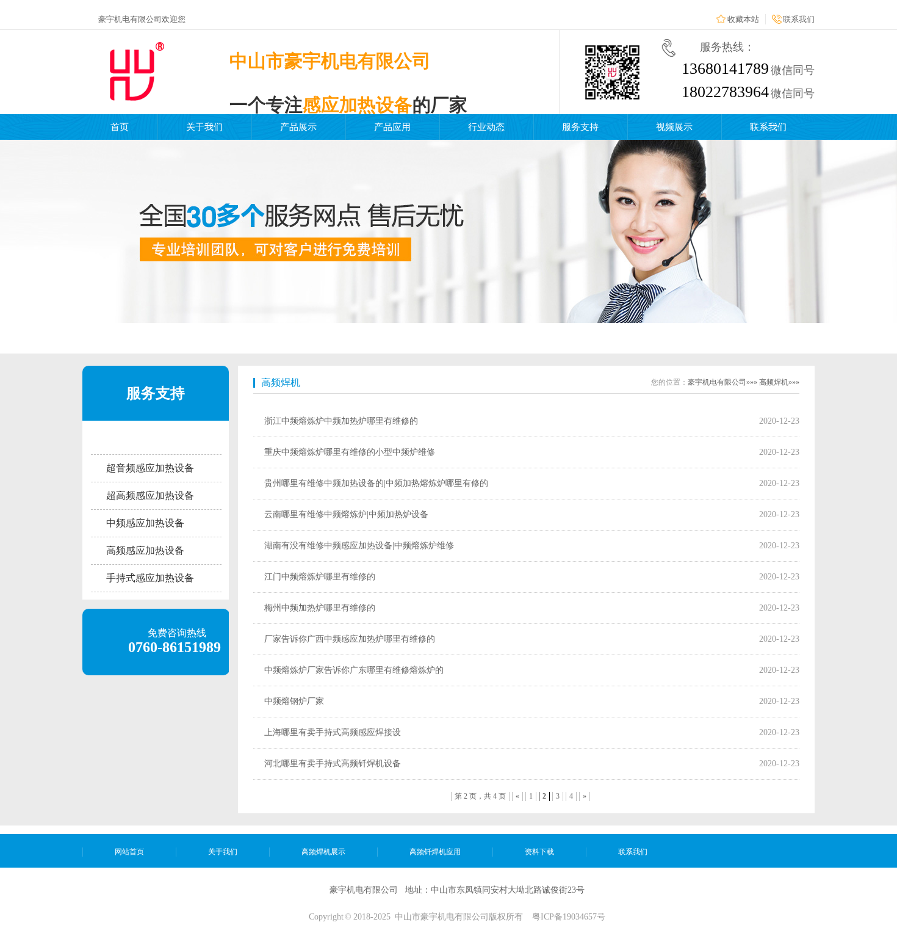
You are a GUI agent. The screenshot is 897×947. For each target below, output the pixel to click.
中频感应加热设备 (145, 523)
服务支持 (580, 127)
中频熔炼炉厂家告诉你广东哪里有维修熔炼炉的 (354, 670)
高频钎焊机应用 (435, 851)
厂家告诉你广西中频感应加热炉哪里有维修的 (349, 639)
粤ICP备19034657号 (568, 916)
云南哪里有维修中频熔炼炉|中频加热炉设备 (346, 514)
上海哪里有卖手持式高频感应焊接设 (332, 732)
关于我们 (204, 127)
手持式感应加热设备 (150, 578)
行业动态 (486, 127)
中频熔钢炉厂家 (294, 701)
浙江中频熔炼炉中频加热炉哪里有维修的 (341, 421)
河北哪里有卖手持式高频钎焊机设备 (332, 763)
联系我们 (799, 19)
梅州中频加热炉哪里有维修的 (319, 607)
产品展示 (298, 127)
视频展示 (674, 127)
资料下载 (539, 851)
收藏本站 (743, 19)
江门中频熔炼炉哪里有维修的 (319, 576)
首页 (119, 127)
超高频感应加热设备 (150, 495)
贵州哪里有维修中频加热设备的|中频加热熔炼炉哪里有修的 (376, 483)
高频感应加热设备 (145, 550)
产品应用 (392, 127)
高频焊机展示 (323, 851)
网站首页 (129, 851)
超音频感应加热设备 (150, 468)
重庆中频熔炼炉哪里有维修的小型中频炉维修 (349, 452)
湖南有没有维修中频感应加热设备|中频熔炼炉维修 (359, 545)
